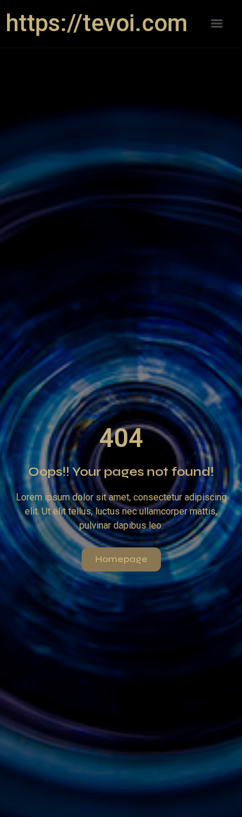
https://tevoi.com (96, 23)
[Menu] (216, 23)
